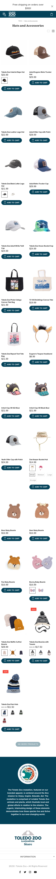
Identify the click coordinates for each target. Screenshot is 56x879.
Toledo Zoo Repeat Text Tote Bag (12, 355)
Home (20, 21)
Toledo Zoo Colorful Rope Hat (12, 72)
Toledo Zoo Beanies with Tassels (39, 643)
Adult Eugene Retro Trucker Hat (40, 73)
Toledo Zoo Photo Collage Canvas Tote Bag (11, 301)
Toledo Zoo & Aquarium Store (12, 14)
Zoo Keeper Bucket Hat (38, 459)
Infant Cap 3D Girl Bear (10, 408)
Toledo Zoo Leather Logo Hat (12, 132)
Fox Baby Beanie (8, 582)
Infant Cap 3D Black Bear (39, 408)
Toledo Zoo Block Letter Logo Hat (12, 185)
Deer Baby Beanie (36, 530)
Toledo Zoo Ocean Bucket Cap (41, 246)
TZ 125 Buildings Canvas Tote (41, 300)
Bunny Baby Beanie (37, 582)
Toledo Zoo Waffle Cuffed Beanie (11, 643)
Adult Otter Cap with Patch (40, 132)
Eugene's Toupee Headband (40, 354)
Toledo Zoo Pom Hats (9, 704)
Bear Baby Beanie (8, 530)
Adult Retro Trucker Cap (39, 184)
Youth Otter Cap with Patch (12, 459)
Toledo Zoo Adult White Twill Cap (12, 247)
